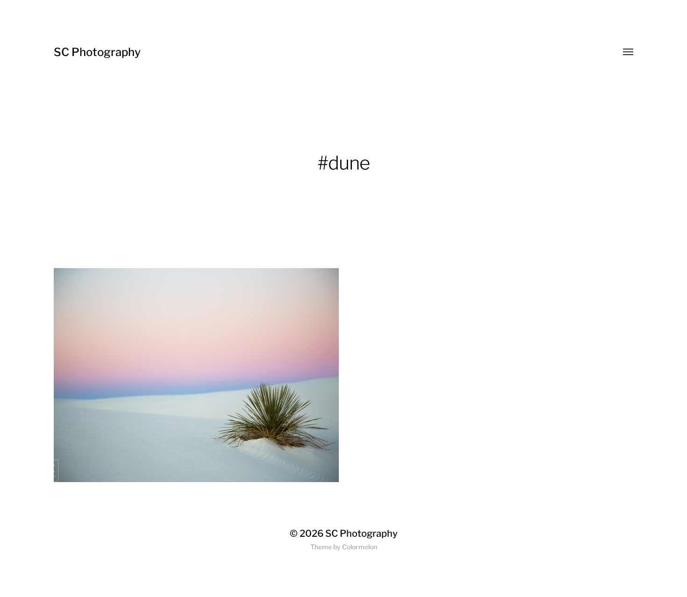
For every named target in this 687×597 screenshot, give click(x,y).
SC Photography (97, 52)
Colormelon (359, 547)
